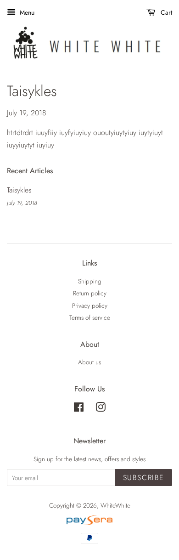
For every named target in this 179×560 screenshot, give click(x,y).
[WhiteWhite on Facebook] (78, 408)
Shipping (89, 281)
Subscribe (143, 477)
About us (89, 362)
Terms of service (89, 317)
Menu (26, 12)
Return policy (89, 293)
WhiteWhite (115, 505)
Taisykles (19, 190)
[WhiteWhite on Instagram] (100, 408)
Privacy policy (89, 305)
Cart (165, 12)
